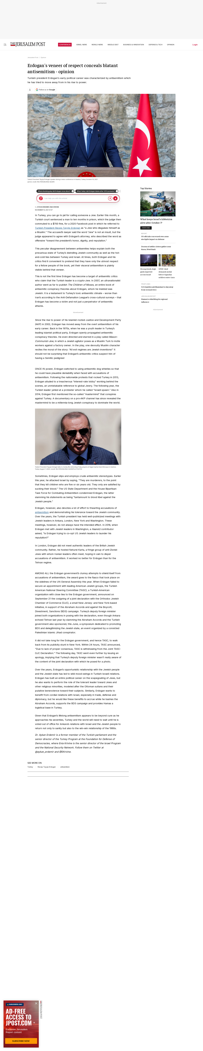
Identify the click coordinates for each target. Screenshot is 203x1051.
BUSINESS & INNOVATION (133, 45)
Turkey (30, 767)
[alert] (21, 1024)
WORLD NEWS (97, 45)
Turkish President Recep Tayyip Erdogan (57, 228)
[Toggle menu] (5, 44)
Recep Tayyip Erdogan (47, 767)
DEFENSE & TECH (155, 45)
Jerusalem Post (32, 57)
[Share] (29, 89)
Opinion (43, 57)
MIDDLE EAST (113, 45)
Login (195, 44)
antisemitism (42, 512)
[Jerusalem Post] (26, 44)
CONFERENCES (65, 45)
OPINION (170, 45)
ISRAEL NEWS (81, 45)
